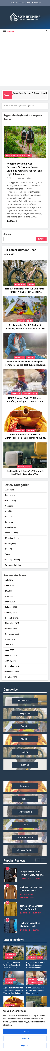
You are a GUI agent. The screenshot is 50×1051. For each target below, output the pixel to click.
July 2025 (9, 645)
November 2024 (12, 671)
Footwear (16, 394)
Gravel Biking (10, 527)
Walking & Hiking (24, 155)
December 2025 (12, 618)
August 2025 (10, 639)
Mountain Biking (12, 538)
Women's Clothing (13, 565)
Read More (11, 221)
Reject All (25, 1045)
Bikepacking (20, 284)
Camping (20, 321)
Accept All (25, 1031)
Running (8, 549)
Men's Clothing (11, 533)
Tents (29, 321)
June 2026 (9, 585)
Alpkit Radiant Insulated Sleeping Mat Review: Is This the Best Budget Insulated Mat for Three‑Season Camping (25, 364)
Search (7, 234)
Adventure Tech (24, 467)
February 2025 (11, 655)
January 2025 (11, 661)
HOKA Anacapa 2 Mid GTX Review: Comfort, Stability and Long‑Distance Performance (24, 3)
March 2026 (10, 602)
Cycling (31, 284)
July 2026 (9, 580)
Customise (25, 1038)
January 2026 (11, 612)
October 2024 (11, 677)
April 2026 (9, 596)
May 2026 (9, 591)
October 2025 (11, 628)
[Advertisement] (25, 60)
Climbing (30, 430)
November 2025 (12, 623)
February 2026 (11, 607)
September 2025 (12, 634)
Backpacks (10, 155)
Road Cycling (10, 543)
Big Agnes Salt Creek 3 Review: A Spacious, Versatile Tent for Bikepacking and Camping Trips (25, 328)
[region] (25, 1029)
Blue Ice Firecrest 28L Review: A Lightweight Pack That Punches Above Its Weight (25, 437)
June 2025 (9, 650)
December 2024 (12, 666)
